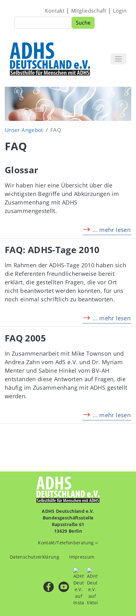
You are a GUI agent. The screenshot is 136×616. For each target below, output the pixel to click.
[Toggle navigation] (118, 58)
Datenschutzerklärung (34, 557)
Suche (83, 22)
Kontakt (55, 10)
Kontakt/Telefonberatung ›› (68, 543)
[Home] (50, 58)
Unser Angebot (24, 129)
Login (120, 10)
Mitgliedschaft (88, 10)
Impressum (81, 557)
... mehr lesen (112, 230)
